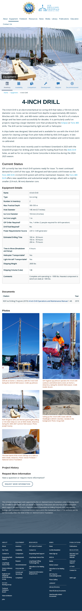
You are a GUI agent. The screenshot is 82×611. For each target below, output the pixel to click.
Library (54, 19)
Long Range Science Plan (6, 564)
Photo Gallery (53, 579)
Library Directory (54, 587)
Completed (19, 578)
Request (58, 87)
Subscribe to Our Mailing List (36, 567)
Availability (19, 87)
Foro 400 (75, 122)
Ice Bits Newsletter (54, 550)
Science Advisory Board (7, 569)
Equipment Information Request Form (36, 573)
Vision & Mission (7, 596)
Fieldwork (23, 19)
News (41, 19)
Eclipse (64, 122)
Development (45, 87)
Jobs (3, 599)
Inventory (7, 87)
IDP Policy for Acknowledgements (55, 575)
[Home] (41, 8)
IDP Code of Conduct (35, 546)
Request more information (17, 484)
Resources (33, 19)
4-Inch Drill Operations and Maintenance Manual (48, 301)
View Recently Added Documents (55, 595)
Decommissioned (72, 87)
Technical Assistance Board (5, 590)
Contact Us (7, 24)
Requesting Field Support (7, 558)
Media (47, 19)
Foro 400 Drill (8, 175)
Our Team (5, 550)
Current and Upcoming (19, 573)
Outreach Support (72, 562)
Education (74, 19)
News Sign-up (53, 554)
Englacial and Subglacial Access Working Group (7, 576)
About (5, 19)
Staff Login (73, 578)
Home (6, 93)
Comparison (32, 87)
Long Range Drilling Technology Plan (35, 562)
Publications (64, 19)
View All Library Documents (57, 591)
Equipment (13, 19)
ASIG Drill (71, 150)
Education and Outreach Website (74, 555)
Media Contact (53, 565)
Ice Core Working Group (6, 584)
